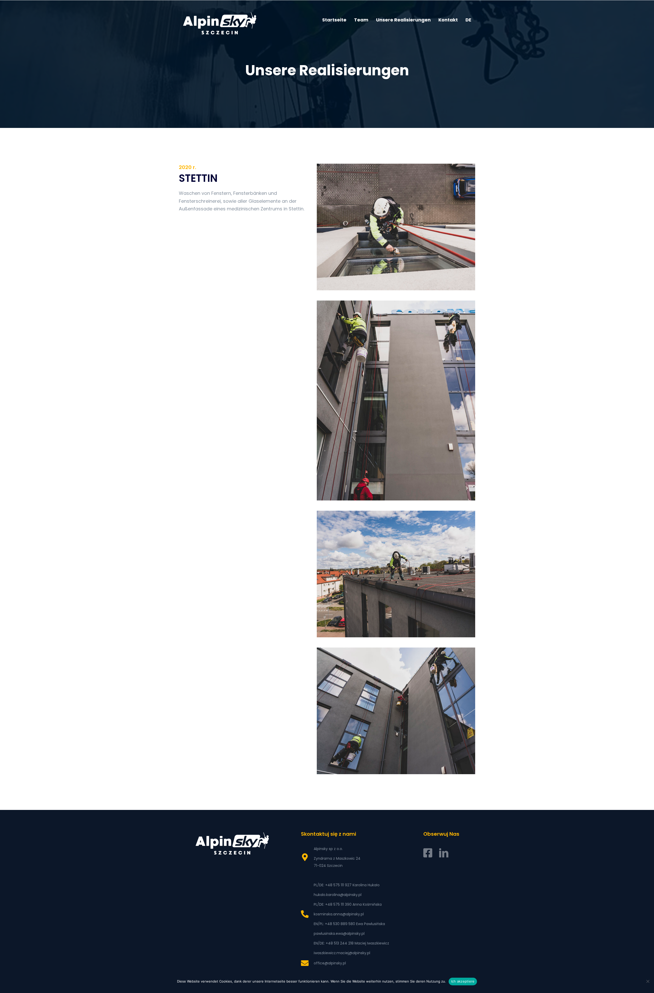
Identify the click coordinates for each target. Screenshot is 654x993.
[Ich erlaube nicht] (647, 981)
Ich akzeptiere (463, 981)
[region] (327, 64)
